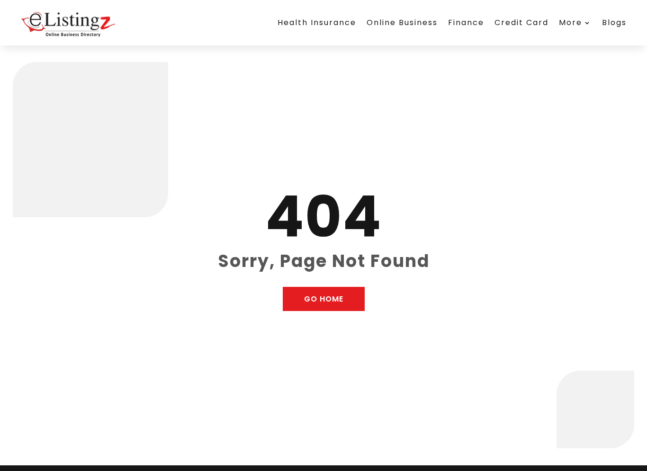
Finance (466, 22)
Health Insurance (317, 22)
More (570, 22)
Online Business (402, 22)
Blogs (614, 22)
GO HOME (323, 298)
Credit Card (521, 22)
